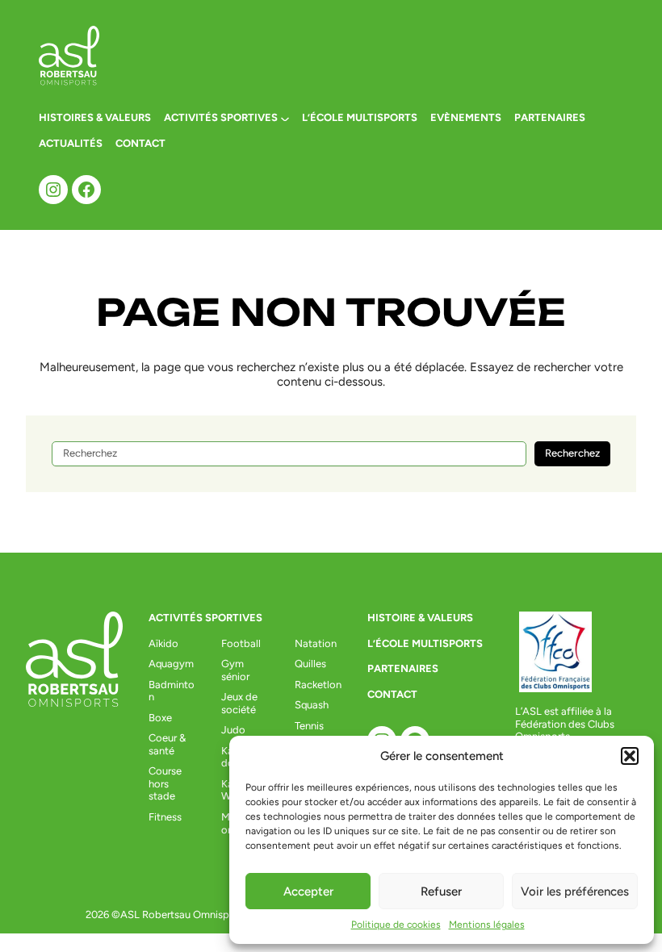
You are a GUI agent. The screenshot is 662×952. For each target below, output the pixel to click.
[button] (630, 756)
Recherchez (572, 453)
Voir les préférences (575, 891)
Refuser (441, 891)
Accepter (308, 891)
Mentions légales (487, 924)
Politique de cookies (396, 924)
